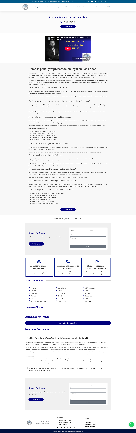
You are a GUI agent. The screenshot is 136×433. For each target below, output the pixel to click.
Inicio (32, 7)
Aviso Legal (88, 422)
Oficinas (67, 7)
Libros (103, 7)
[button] (68, 338)
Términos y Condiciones (91, 424)
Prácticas (49, 7)
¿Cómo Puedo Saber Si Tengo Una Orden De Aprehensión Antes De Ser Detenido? (59, 338)
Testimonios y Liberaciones (91, 7)
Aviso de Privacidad (90, 426)
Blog (36, 7)
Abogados (59, 7)
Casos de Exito (77, 7)
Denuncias (42, 7)
